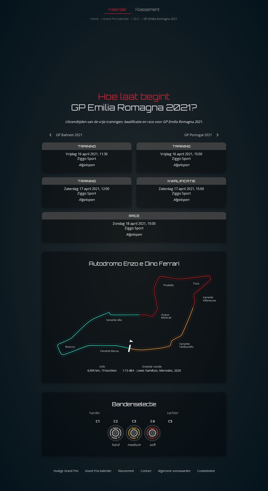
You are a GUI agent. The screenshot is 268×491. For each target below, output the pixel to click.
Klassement (147, 9)
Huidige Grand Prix (65, 471)
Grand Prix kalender (116, 19)
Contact (146, 471)
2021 (136, 19)
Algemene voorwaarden (174, 471)
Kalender (118, 9)
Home (95, 19)
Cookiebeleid (206, 471)
